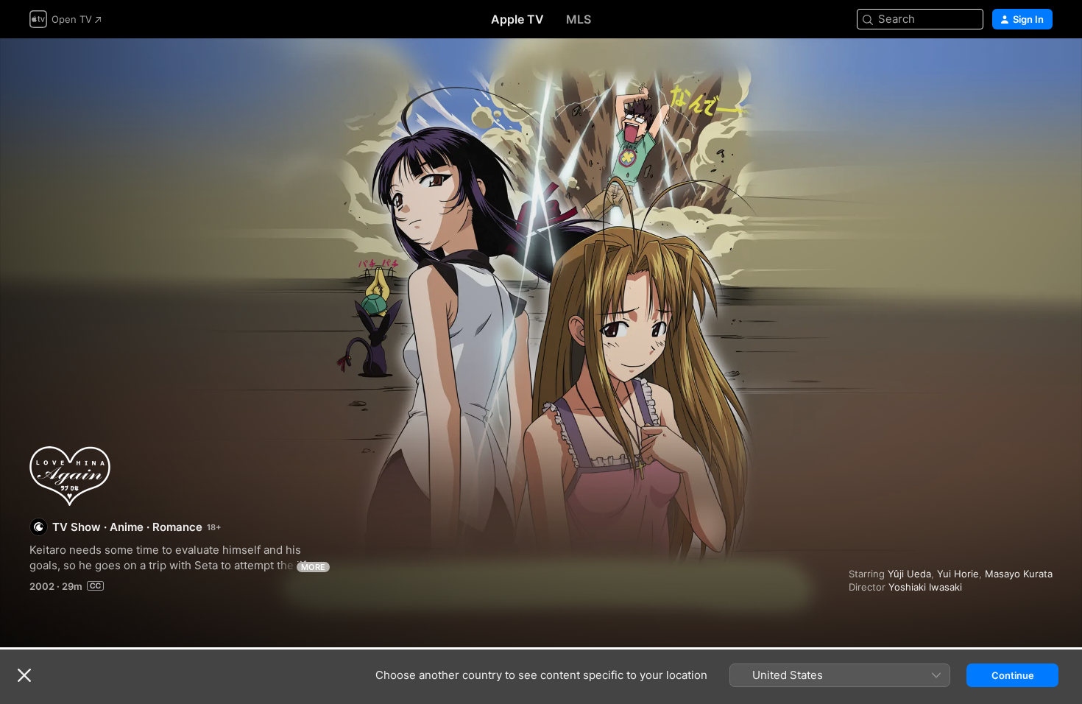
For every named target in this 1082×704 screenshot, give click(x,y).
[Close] (24, 675)
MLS (578, 19)
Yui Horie (958, 574)
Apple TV (517, 19)
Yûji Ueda (909, 574)
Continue (1012, 675)
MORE (313, 567)
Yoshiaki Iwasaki (925, 587)
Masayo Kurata (1019, 574)
